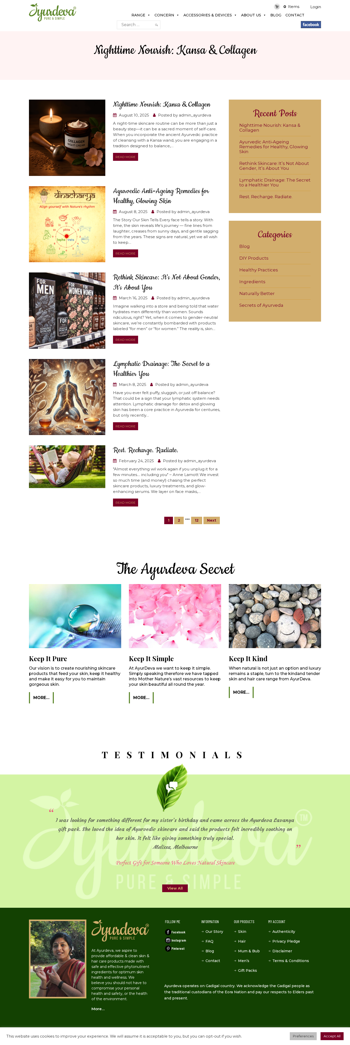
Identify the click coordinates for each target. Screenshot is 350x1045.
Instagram (178, 940)
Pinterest (177, 948)
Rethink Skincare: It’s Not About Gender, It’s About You (274, 166)
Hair (242, 941)
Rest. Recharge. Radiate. (145, 450)
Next (211, 520)
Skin (242, 931)
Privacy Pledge (286, 941)
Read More (126, 157)
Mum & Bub (249, 951)
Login (315, 6)
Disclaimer (282, 951)
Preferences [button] (303, 1036)
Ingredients (252, 281)
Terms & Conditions (290, 960)
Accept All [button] (332, 1036)
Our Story (214, 931)
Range (138, 15)
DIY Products (254, 258)
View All (175, 888)
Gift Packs (247, 970)
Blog (275, 15)
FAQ (209, 941)
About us (251, 15)
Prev (30, 834)
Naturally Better (257, 293)
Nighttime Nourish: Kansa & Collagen (161, 104)
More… (41, 697)
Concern (164, 15)
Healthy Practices (258, 269)
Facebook (178, 932)
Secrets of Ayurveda (261, 305)
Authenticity (283, 931)
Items (291, 6)
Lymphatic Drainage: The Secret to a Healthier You (275, 182)
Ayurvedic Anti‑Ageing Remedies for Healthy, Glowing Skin (273, 146)
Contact (294, 15)
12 (197, 520)
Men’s (243, 960)
